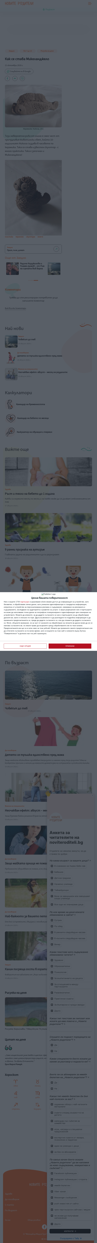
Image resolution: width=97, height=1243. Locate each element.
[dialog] (48, 621)
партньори (24, 602)
